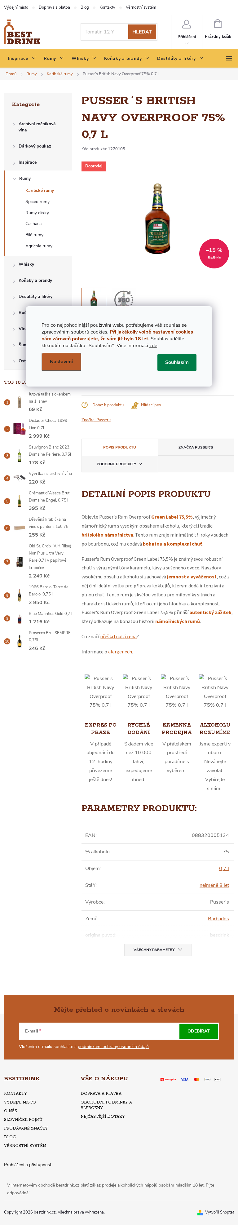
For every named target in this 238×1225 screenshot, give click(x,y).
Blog (85, 7)
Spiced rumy (37, 202)
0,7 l (224, 868)
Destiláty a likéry (35, 296)
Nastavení (61, 361)
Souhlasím (177, 362)
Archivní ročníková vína (37, 127)
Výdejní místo (16, 7)
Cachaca (33, 224)
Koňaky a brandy (35, 280)
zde (153, 345)
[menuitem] (22, 58)
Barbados (218, 918)
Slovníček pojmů (23, 1119)
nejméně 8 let (214, 885)
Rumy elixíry (37, 213)
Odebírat (198, 1031)
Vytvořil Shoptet (219, 1212)
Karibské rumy (39, 190)
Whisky (26, 264)
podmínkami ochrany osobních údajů (113, 1047)
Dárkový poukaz (35, 146)
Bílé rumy (34, 235)
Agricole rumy (38, 246)
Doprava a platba (54, 7)
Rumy (25, 178)
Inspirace (28, 162)
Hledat (142, 32)
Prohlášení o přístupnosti (28, 1165)
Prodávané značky (26, 1128)
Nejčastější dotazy (103, 1116)
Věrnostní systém (141, 7)
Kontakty (107, 7)
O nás (10, 1111)
